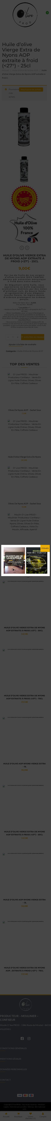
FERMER (45, 548)
